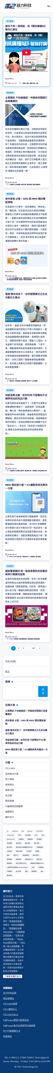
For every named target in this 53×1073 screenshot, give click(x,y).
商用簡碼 (17, 184)
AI (7, 831)
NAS (36, 835)
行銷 (37, 83)
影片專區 (10, 21)
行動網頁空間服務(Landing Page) (17, 867)
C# (23, 831)
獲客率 (22, 471)
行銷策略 (34, 471)
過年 (42, 871)
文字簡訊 (29, 851)
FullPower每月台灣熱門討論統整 (19, 1025)
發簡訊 (37, 851)
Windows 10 (11, 839)
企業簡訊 (12, 184)
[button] (39, 648)
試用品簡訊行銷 (42, 471)
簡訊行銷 (39, 859)
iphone (30, 831)
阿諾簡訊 (7, 1036)
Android (15, 831)
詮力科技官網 (9, 993)
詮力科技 (18, 871)
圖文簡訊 (38, 557)
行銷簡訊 (9, 871)
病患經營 (23, 381)
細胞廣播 (30, 639)
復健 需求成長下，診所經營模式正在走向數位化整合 (26, 732)
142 (33, 648)
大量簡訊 (9, 851)
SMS (42, 835)
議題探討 (9, 811)
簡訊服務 (10, 93)
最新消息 (9, 790)
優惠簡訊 (30, 839)
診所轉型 (35, 381)
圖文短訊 (18, 843)
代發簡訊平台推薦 (14, 471)
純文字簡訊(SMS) (21, 863)
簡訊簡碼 (29, 184)
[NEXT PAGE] (39, 648)
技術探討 (10, 566)
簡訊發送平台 (29, 859)
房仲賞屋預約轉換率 (12, 280)
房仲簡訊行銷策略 (41, 278)
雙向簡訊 (9, 875)
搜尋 (7, 681)
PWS (11, 639)
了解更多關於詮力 (12, 976)
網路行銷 (32, 83)
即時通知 (39, 839)
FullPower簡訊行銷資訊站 (16, 1020)
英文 (7, 671)
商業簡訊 (16, 639)
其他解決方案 (11, 773)
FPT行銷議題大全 (11, 1031)
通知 (26, 871)
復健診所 (12, 381)
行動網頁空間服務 (14, 806)
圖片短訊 (36, 843)
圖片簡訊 (9, 847)
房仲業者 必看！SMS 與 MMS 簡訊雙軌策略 (25, 722)
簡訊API (29, 381)
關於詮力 (9, 817)
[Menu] (48, 6)
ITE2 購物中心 (10, 1009)
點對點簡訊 (36, 639)
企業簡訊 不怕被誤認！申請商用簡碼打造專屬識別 (26, 712)
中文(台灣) (10, 661)
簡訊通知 (9, 863)
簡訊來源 (23, 184)
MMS (11, 557)
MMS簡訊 (28, 835)
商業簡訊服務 (15, 921)
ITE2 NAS (10, 768)
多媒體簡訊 (40, 847)
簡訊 (27, 83)
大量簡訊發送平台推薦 (29, 278)
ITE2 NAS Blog (10, 1014)
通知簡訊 (34, 871)
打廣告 (24, 83)
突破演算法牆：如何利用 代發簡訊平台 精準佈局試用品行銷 (25, 741)
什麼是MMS (25, 557)
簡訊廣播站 (26, 855)
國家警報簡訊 (23, 639)
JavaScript (10, 835)
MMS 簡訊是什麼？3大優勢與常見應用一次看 (26, 751)
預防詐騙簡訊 (36, 184)
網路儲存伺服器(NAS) (36, 863)
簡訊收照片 (36, 855)
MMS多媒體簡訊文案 (15, 278)
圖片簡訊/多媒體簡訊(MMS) (24, 847)
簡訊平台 (16, 855)
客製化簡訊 (19, 851)
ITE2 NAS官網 (10, 1003)
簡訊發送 (18, 859)
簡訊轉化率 (28, 471)
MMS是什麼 (17, 557)
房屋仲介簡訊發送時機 (25, 280)
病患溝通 (17, 381)
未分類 (8, 795)
